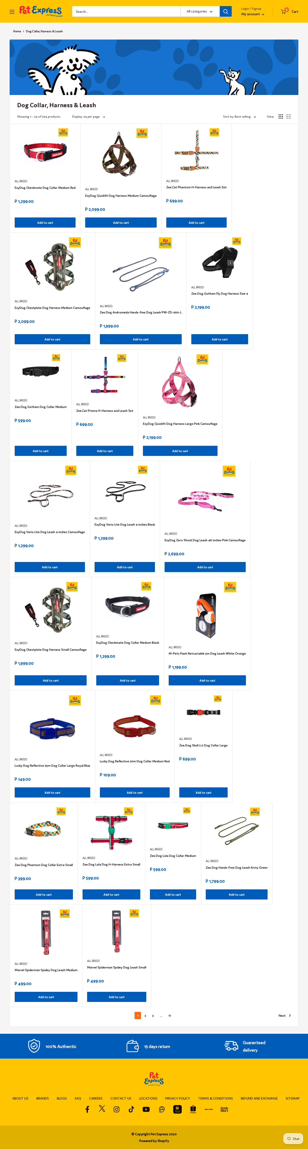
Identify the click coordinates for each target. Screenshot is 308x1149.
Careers (96, 1098)
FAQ (78, 1098)
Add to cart (45, 222)
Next (282, 1015)
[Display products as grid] (281, 116)
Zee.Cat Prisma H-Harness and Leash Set (104, 410)
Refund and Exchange (259, 1098)
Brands (42, 1098)
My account (251, 13)
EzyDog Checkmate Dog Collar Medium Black (127, 642)
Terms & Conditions (215, 1098)
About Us (20, 1098)
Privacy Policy (177, 1098)
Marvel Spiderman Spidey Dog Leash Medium (46, 970)
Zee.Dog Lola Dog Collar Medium (173, 855)
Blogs (62, 1098)
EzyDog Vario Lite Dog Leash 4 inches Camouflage (50, 532)
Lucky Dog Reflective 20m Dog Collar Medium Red (135, 761)
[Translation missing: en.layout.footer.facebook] (87, 1109)
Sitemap (293, 1098)
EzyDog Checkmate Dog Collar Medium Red (45, 187)
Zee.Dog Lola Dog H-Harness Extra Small (111, 864)
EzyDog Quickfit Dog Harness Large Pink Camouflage (180, 423)
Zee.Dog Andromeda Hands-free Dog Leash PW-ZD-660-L (141, 312)
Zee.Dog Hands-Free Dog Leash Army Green (237, 867)
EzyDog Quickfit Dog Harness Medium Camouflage (121, 195)
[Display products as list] (289, 116)
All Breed (21, 181)
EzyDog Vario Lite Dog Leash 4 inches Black (125, 524)
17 (169, 1015)
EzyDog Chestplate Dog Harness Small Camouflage (51, 649)
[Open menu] (12, 12)
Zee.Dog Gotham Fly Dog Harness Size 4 (219, 293)
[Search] (226, 11)
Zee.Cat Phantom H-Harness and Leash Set (196, 187)
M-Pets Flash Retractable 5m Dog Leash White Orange (207, 653)
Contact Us (120, 1098)
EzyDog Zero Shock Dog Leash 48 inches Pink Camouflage (205, 540)
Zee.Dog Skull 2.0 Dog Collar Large (203, 745)
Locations (148, 1098)
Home (17, 31)
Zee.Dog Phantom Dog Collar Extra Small (44, 865)
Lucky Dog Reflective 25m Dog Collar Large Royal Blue (52, 765)
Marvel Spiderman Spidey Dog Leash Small (116, 967)
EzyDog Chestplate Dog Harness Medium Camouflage (52, 307)
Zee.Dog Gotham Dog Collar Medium (41, 407)
